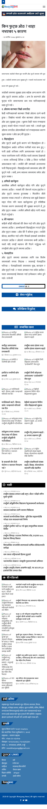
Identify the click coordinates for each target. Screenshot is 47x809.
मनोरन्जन (16, 763)
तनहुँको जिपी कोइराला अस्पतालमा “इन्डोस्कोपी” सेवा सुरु (33, 376)
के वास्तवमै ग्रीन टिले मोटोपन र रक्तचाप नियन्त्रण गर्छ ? (12, 465)
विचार (4, 760)
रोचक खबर (17, 769)
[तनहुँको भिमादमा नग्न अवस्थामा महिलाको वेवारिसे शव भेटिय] (8, 605)
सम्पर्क (4, 776)
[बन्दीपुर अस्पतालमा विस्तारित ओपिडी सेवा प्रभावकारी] (12, 337)
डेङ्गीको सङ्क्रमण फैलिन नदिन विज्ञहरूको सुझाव (33, 404)
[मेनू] (44, 6)
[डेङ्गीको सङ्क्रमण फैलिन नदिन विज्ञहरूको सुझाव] (34, 394)
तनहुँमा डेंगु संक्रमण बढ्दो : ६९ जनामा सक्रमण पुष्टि (34, 434)
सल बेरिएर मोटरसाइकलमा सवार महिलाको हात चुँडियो (27, 679)
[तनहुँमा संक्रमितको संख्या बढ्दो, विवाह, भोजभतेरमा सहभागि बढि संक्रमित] (34, 453)
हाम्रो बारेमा (17, 776)
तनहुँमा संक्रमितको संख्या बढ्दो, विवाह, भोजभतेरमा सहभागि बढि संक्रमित (34, 465)
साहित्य (4, 766)
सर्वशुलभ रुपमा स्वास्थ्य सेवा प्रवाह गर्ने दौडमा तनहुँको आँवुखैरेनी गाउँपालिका (11, 436)
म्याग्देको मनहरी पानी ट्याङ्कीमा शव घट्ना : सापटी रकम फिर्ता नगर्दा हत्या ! (30, 586)
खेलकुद (4, 763)
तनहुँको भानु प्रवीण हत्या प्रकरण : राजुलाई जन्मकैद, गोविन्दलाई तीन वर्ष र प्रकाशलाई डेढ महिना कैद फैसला (30, 658)
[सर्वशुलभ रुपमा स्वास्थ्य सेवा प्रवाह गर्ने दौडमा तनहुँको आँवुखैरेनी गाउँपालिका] (12, 423)
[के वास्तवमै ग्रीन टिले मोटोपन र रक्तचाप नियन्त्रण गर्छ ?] (12, 453)
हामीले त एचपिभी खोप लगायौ (10, 374)
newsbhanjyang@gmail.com (18, 748)
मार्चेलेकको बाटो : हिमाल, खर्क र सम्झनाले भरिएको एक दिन (11, 405)
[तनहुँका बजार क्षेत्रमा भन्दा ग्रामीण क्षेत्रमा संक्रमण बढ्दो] (34, 337)
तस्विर (4, 769)
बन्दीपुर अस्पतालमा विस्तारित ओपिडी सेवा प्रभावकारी (10, 348)
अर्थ (14, 760)
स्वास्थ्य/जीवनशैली (19, 766)
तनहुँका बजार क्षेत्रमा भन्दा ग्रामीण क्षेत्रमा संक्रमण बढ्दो (34, 347)
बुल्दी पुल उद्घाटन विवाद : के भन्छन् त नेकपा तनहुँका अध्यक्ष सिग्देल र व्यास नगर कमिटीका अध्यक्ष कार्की (30, 637)
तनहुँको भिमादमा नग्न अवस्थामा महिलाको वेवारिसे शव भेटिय (30, 602)
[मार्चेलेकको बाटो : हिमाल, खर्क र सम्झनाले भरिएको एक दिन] (12, 394)
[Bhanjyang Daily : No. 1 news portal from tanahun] (10, 6)
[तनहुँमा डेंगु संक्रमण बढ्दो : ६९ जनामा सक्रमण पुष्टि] (34, 424)
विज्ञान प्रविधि (6, 772)
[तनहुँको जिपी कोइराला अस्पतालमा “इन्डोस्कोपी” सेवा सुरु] (34, 364)
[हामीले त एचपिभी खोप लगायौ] (12, 364)
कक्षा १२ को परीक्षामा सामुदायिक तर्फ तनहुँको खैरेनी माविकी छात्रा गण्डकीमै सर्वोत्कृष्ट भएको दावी (29, 617)
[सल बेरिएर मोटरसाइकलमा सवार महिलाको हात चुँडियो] (8, 683)
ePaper (16, 772)
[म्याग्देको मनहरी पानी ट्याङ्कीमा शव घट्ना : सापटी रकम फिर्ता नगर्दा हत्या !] (8, 590)
